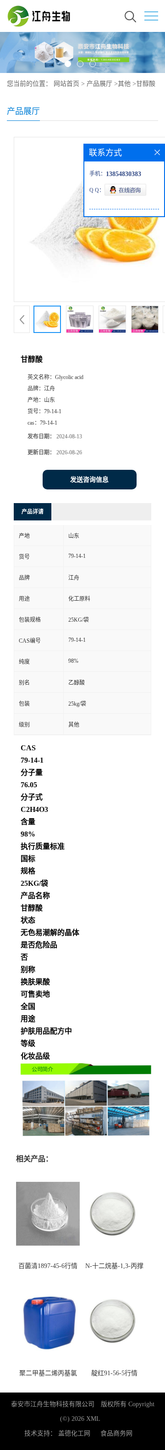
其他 (124, 83)
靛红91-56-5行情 (114, 1373)
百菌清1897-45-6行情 (47, 1266)
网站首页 (66, 83)
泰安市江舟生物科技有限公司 (52, 1404)
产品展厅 (99, 83)
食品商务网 (116, 1433)
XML (93, 1418)
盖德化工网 (74, 1433)
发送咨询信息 (89, 479)
